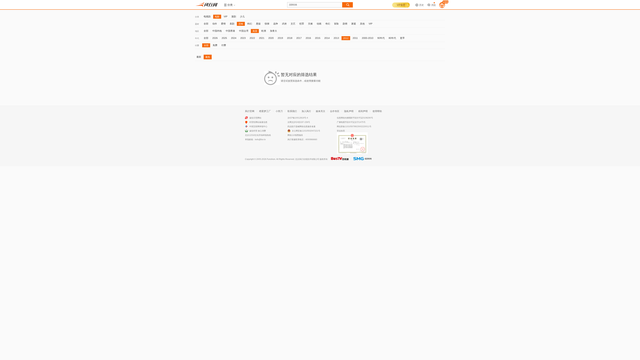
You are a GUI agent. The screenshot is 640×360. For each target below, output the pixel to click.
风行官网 (249, 111)
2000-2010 (367, 38)
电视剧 (207, 16)
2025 (224, 38)
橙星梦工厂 (265, 111)
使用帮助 (377, 111)
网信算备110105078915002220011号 (354, 126)
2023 (243, 38)
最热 (207, 57)
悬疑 (258, 23)
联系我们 (292, 111)
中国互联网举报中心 (258, 126)
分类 (197, 17)
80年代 (392, 38)
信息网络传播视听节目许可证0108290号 (355, 118)
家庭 (353, 23)
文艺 (293, 23)
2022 (252, 38)
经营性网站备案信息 (258, 122)
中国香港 (230, 31)
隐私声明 (349, 111)
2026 (215, 38)
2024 (233, 38)
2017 (299, 38)
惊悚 (267, 23)
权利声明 (363, 111)
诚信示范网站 (255, 118)
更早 (402, 38)
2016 (308, 38)
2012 (345, 38)
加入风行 (306, 111)
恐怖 (240, 23)
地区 (197, 31)
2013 (336, 38)
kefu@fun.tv (260, 139)
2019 (280, 38)
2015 (317, 38)
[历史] (418, 2)
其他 (362, 23)
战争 (275, 23)
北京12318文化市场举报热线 (258, 135)
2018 (289, 38)
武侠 (284, 23)
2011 (355, 38)
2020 (271, 38)
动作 (214, 23)
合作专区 (334, 111)
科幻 (249, 23)
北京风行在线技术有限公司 (307, 159)
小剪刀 (279, 111)
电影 (217, 16)
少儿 (242, 16)
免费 (215, 45)
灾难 (310, 23)
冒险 (336, 23)
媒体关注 (320, 111)
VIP (225, 16)
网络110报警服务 (295, 135)
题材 (197, 24)
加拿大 (273, 31)
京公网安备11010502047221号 (306, 131)
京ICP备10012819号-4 (298, 118)
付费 (197, 45)
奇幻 (327, 23)
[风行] (207, 4)
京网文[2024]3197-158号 (299, 122)
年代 (197, 38)
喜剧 (232, 23)
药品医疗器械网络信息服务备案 (302, 126)
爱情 (223, 23)
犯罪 (301, 23)
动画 (319, 23)
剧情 (345, 23)
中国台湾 (243, 31)
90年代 (381, 38)
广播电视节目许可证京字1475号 (351, 122)
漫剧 (233, 16)
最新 (198, 57)
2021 (261, 38)
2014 (327, 38)
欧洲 (263, 31)
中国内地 (217, 31)
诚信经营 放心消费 (257, 131)
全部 (206, 23)
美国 (254, 31)
